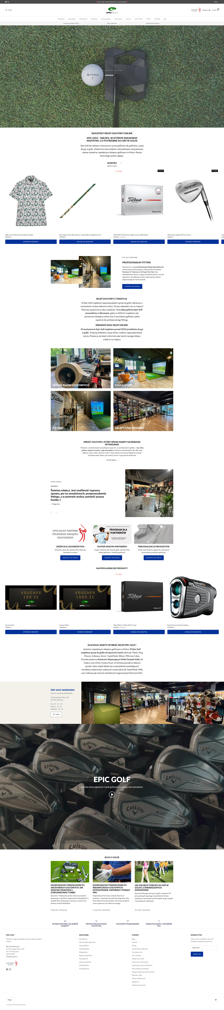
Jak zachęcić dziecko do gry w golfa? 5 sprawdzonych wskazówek (152, 887)
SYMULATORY (138, 19)
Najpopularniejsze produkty (112, 568)
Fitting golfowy (84, 969)
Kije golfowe (61, 19)
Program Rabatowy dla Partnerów (143, 972)
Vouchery (128, 19)
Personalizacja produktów (140, 969)
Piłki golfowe (94, 19)
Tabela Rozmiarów (138, 959)
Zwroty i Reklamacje (138, 978)
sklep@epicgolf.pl (11, 957)
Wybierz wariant (31, 242)
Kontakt (134, 942)
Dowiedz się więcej (132, 286)
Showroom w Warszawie (140, 962)
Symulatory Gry (137, 952)
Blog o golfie (112, 857)
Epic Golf (12, 1004)
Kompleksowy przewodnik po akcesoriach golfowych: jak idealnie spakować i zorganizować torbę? (68, 889)
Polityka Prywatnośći (139, 985)
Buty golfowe (83, 959)
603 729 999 (10, 954)
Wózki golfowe (118, 19)
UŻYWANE (157, 19)
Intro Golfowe (136, 955)
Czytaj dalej (111, 460)
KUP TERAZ (112, 82)
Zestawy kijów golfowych (87, 942)
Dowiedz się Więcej (70, 558)
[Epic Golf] (112, 10)
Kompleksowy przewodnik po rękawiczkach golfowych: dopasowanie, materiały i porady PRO (111, 889)
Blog (165, 19)
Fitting (134, 946)
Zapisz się (197, 954)
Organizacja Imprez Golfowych (142, 965)
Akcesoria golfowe (106, 19)
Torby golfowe (72, 19)
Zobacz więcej (112, 166)
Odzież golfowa (83, 19)
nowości (112, 163)
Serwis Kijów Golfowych (140, 949)
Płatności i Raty (137, 975)
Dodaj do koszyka (85, 242)
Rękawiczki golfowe (85, 955)
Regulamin (135, 982)
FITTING (148, 19)
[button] (111, 794)
